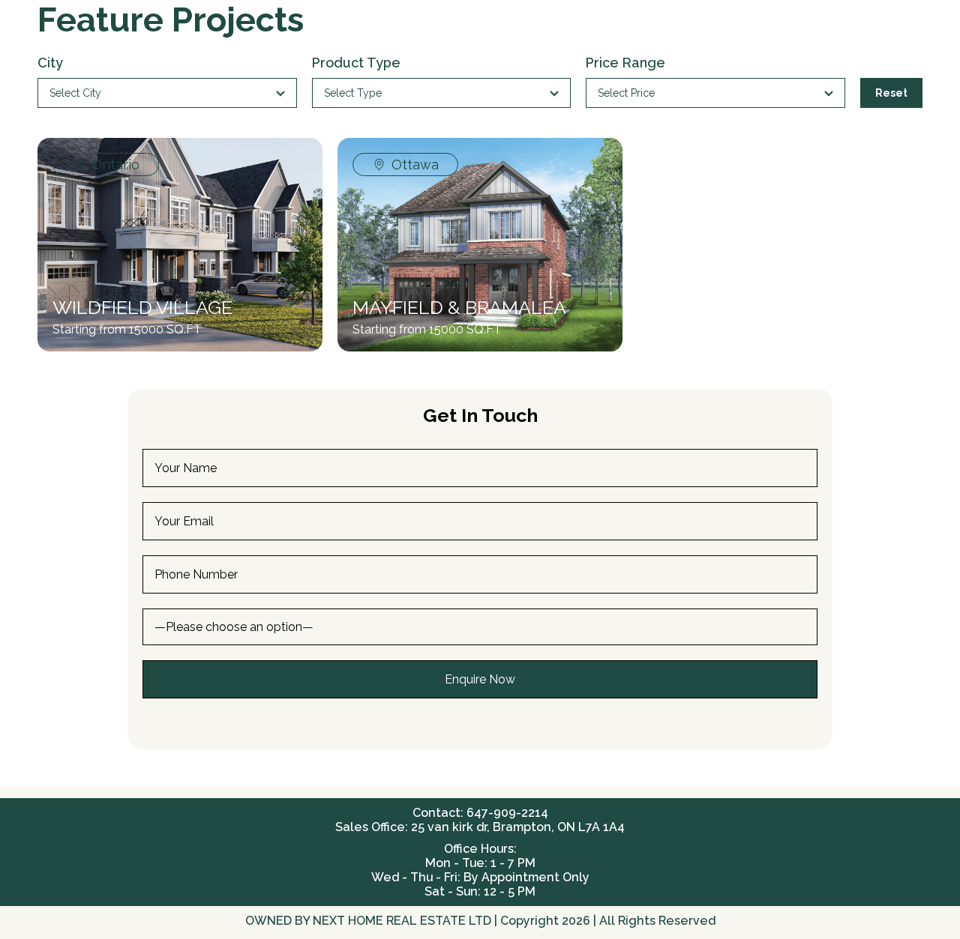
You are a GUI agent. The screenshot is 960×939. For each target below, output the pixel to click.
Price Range (625, 62)
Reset (891, 93)
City (50, 62)
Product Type (356, 62)
